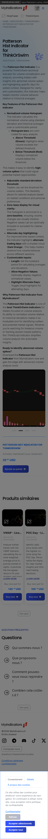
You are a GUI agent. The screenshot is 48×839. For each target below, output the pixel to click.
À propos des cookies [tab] (19, 785)
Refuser (13, 817)
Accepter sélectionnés (20, 823)
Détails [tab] (30, 779)
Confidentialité (12, 811)
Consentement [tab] (15, 779)
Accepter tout (16, 829)
